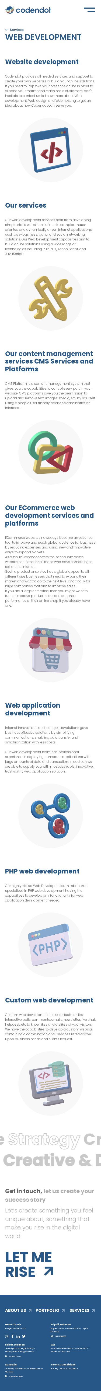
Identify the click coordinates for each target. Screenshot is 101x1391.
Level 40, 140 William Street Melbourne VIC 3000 (24, 1370)
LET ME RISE (28, 1264)
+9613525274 (15, 1356)
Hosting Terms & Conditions (64, 1368)
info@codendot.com (15, 1328)
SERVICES (79, 1310)
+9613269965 (60, 1336)
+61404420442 (16, 1376)
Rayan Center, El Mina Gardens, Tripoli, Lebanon (69, 1330)
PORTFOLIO (47, 1310)
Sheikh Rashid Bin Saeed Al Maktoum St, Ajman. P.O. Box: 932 (70, 1350)
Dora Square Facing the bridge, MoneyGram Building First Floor (20, 1350)
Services (17, 29)
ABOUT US (15, 1310)
